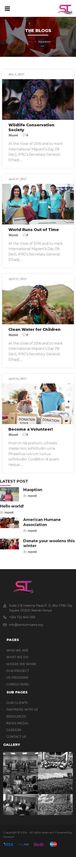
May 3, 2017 (16, 74)
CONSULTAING (17, 684)
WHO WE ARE (17, 650)
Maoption (32, 489)
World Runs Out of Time (33, 229)
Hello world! (12, 506)
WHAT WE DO (17, 657)
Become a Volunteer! (30, 429)
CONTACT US (16, 737)
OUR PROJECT (17, 671)
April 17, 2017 (17, 179)
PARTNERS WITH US (22, 709)
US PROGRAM (17, 677)
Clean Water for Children (34, 329)
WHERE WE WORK (21, 664)
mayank (13, 135)
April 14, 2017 (17, 378)
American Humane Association (42, 522)
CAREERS (13, 730)
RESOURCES (16, 716)
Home (29, 41)
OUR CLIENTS (17, 703)
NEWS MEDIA (17, 723)
